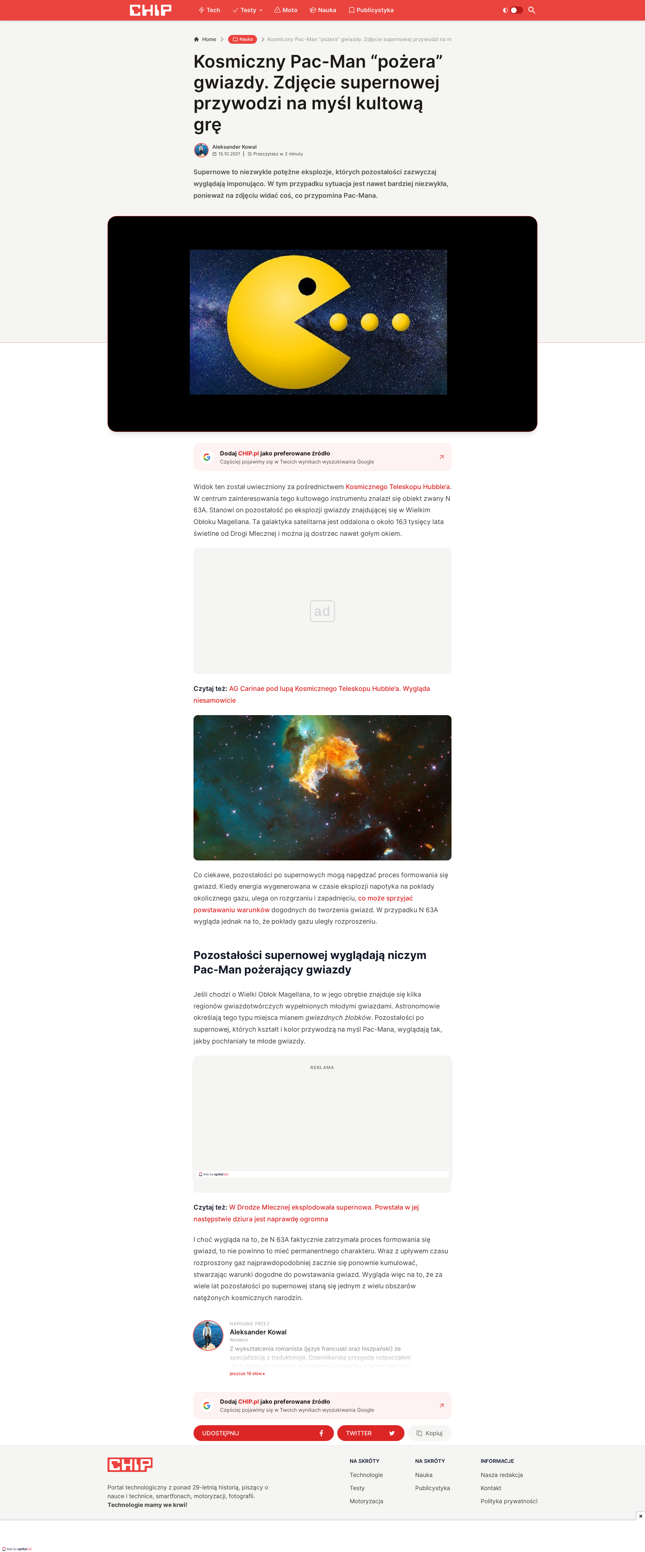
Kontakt (491, 1487)
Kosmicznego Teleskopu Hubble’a (398, 487)
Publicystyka (375, 9)
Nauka (327, 9)
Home (209, 39)
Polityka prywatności (509, 1501)
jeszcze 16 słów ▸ (247, 1373)
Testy (248, 9)
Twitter (359, 1433)
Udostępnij (220, 1433)
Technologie (366, 1474)
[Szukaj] (532, 10)
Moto (290, 9)
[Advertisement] (322, 1121)
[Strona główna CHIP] (150, 10)
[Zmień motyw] (513, 10)
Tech (213, 9)
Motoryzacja (366, 1501)
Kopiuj (434, 1433)
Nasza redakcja (502, 1474)
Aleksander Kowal (234, 146)
